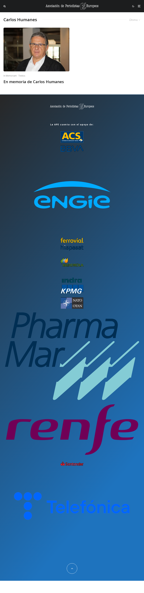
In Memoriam (10, 75)
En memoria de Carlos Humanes (34, 81)
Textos (21, 75)
